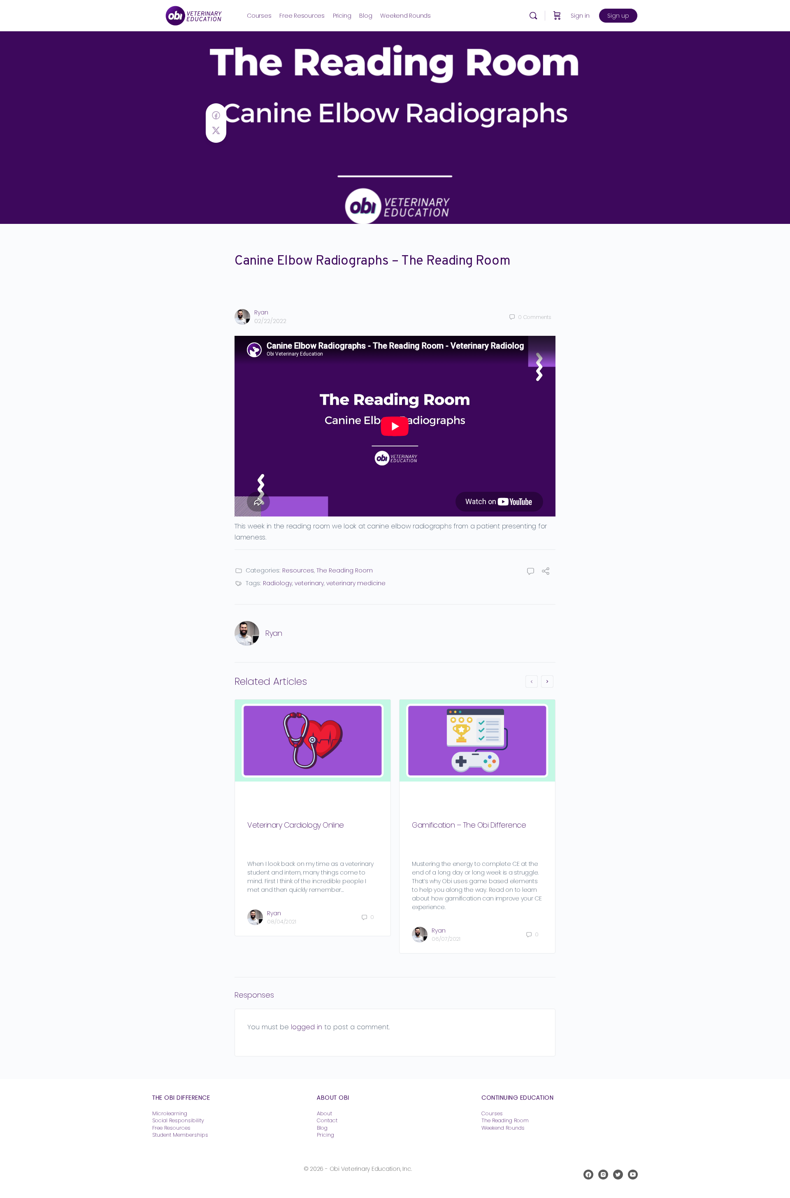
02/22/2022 (270, 321)
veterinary (309, 583)
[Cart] (557, 15)
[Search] (533, 16)
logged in (306, 1027)
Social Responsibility (178, 1120)
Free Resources (171, 1128)
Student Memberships (180, 1135)
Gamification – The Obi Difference (469, 825)
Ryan (261, 312)
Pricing (325, 1135)
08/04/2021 (281, 922)
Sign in (580, 16)
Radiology (277, 583)
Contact (327, 1120)
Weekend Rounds (503, 1128)
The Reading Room (344, 570)
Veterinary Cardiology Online (295, 825)
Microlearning (169, 1113)
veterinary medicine (356, 583)
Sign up (618, 16)
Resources (298, 570)
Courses (492, 1113)
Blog (322, 1128)
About (324, 1113)
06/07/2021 (446, 939)
